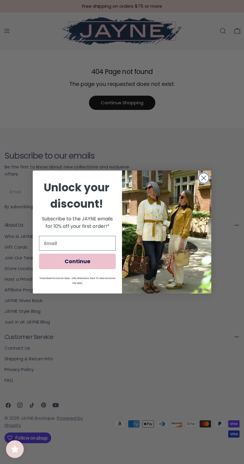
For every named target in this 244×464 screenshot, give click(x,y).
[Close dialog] (203, 178)
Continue (77, 261)
